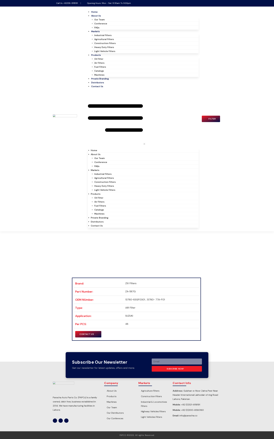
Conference (100, 23)
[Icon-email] (219, 3)
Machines (99, 74)
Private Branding (100, 78)
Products (96, 55)
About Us (96, 15)
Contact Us (97, 86)
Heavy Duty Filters (104, 47)
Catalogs (99, 71)
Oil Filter (98, 59)
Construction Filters (105, 43)
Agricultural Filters (104, 39)
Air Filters (99, 63)
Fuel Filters (100, 67)
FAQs (96, 27)
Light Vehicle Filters (104, 51)
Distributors (97, 82)
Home (94, 12)
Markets (95, 31)
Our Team (99, 19)
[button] (143, 118)
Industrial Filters (103, 35)
